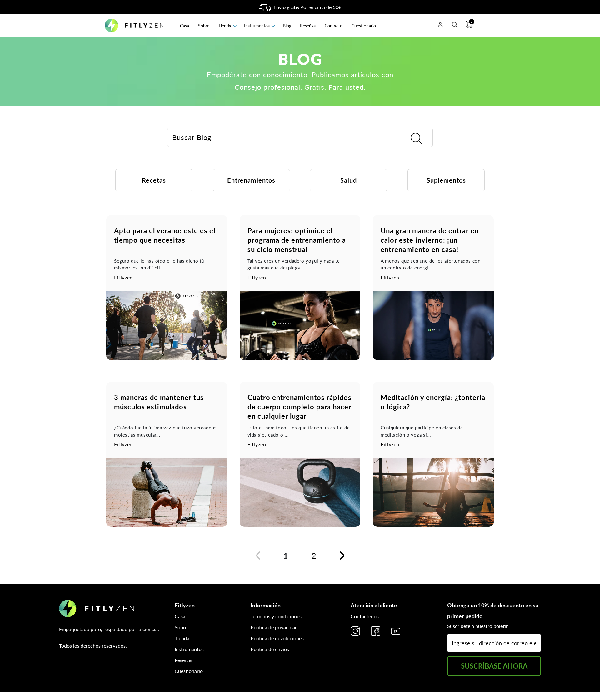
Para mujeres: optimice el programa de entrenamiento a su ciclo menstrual (297, 240)
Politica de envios (270, 649)
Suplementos (446, 180)
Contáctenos (365, 616)
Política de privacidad (274, 627)
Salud (348, 180)
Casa (184, 25)
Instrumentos (257, 25)
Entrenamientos (251, 180)
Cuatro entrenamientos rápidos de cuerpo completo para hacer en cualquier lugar (300, 406)
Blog (287, 25)
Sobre (203, 25)
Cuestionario (364, 25)
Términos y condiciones (276, 616)
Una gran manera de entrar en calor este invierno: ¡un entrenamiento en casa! (430, 240)
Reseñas (308, 25)
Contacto (333, 25)
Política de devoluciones (277, 638)
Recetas (154, 180)
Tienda (224, 25)
